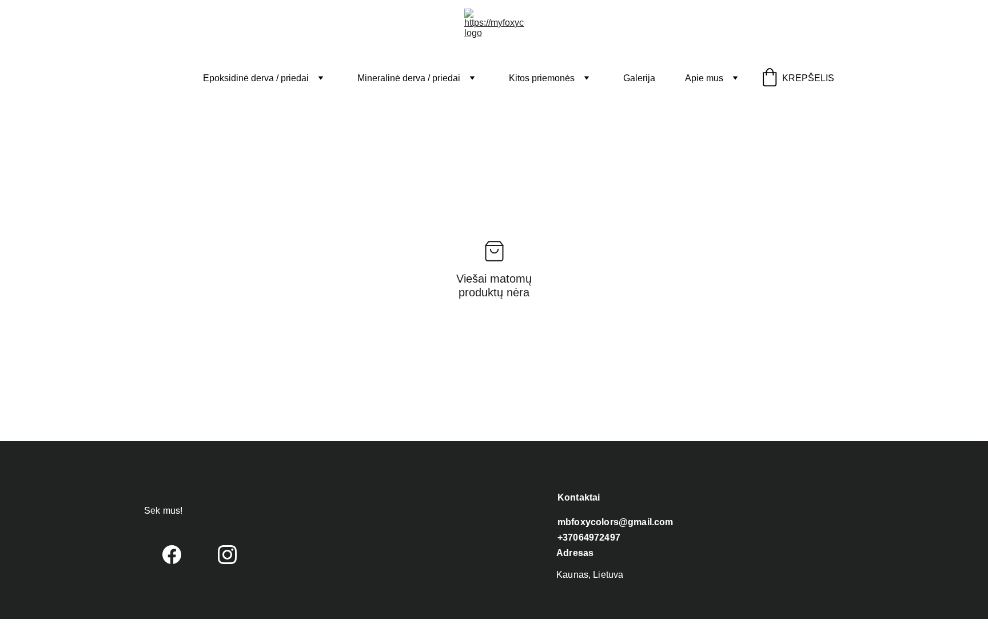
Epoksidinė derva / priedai (256, 78)
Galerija (639, 78)
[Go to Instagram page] (227, 554)
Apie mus (704, 78)
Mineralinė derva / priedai (408, 78)
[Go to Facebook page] (171, 554)
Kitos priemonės (542, 78)
